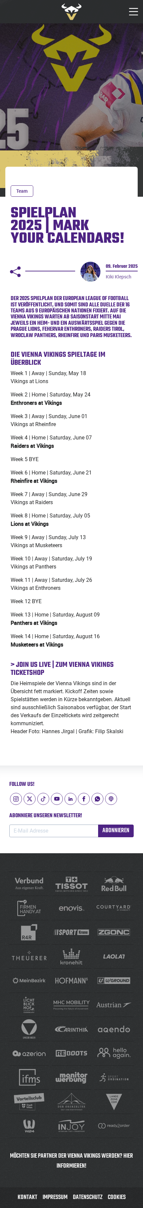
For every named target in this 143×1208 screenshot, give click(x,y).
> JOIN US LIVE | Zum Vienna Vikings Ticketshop (62, 669)
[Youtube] (57, 799)
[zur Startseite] (71, 11)
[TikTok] (43, 799)
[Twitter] (30, 799)
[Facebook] (84, 799)
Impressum (55, 1197)
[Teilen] (15, 272)
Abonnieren (115, 831)
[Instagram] (16, 799)
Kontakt (27, 1197)
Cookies (117, 1197)
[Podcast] (111, 799)
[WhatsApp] (97, 799)
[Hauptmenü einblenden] (133, 11)
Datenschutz (87, 1197)
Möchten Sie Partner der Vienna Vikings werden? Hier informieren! (71, 1161)
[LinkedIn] (70, 799)
